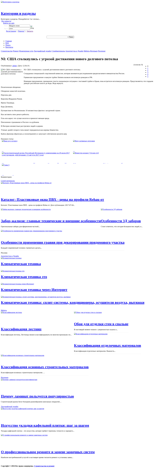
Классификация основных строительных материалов (45, 367)
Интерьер (94, 51)
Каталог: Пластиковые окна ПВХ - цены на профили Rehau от (52, 199)
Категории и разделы (18, 13)
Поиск (8, 45)
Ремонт (16, 51)
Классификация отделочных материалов (107, 345)
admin (14, 66)
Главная (8, 41)
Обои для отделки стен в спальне (101, 324)
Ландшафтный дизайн (42, 51)
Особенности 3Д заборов (121, 221)
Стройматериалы (58, 51)
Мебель (87, 51)
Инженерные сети (26, 51)
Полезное (101, 51)
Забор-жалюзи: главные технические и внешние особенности (51, 221)
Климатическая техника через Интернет (34, 290)
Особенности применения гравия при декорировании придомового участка (62, 242)
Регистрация (11, 31)
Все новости (6, 21)
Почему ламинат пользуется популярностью (37, 396)
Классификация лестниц (21, 329)
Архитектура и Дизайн (74, 51)
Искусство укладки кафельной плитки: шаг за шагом (45, 425)
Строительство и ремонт (44, 466)
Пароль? (21, 31)
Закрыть (30, 31)
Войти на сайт (8, 23)
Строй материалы (8, 181)
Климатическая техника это (24, 277)
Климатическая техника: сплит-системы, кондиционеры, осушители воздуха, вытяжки (72, 302)
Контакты (9, 47)
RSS (7, 43)
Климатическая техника (21, 264)
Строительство (7, 51)
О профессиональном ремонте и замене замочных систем (48, 452)
